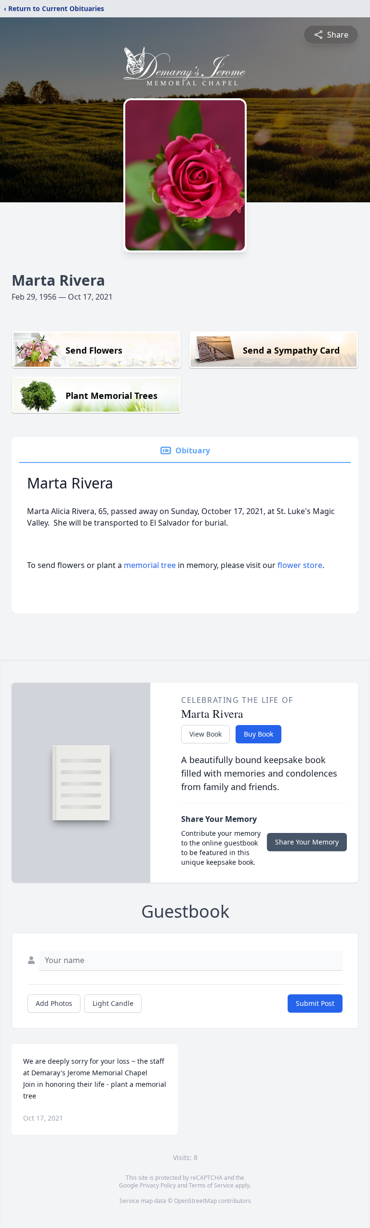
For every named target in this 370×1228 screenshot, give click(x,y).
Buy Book (258, 734)
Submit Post (315, 1003)
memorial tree (150, 565)
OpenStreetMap (195, 1201)
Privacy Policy (158, 1185)
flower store (300, 565)
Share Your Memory (307, 841)
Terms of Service (211, 1185)
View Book (205, 734)
